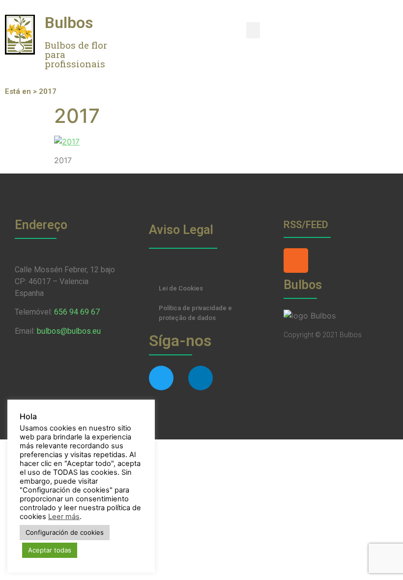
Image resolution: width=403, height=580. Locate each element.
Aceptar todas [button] (49, 550)
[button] (253, 30)
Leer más (64, 516)
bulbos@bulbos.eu (69, 331)
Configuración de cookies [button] (65, 532)
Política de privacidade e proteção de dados (195, 312)
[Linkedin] (200, 378)
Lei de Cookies (181, 288)
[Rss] (296, 260)
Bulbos (69, 22)
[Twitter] (161, 378)
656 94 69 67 (77, 312)
